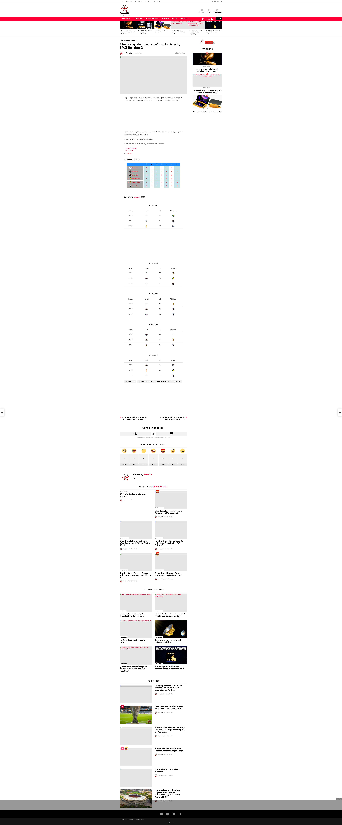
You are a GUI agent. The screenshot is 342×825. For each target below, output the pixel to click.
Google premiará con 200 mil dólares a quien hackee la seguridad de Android (168, 688)
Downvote (171, 434)
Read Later (131, 381)
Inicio (121, 1)
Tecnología (125, 19)
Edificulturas (138, 19)
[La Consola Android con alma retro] (162, 25)
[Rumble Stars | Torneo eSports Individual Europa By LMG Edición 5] (136, 562)
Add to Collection (164, 381)
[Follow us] (206, 19)
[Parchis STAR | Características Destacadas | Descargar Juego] (136, 757)
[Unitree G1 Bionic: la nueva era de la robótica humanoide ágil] (145, 25)
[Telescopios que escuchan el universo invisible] (179, 25)
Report (178, 381)
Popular (202, 12)
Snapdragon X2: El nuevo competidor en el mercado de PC (213, 32)
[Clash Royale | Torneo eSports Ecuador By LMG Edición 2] (2, 412)
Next (221, 29)
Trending (122, 706)
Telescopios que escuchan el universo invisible (178, 32)
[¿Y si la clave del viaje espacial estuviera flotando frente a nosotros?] (196, 25)
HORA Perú (137, 197)
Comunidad (184, 19)
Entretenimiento (152, 19)
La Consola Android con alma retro (207, 112)
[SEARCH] (209, 19)
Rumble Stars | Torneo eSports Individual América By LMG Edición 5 (169, 543)
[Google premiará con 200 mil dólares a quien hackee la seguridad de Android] (136, 694)
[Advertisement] (153, 116)
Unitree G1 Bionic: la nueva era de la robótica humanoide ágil (145, 32)
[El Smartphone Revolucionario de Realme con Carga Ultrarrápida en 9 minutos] (136, 736)
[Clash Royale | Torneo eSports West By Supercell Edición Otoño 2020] (136, 530)
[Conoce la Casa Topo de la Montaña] (136, 778)
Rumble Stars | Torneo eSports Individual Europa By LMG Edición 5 (135, 575)
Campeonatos (160, 487)
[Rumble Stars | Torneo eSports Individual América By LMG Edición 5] (171, 530)
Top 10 (158, 1)
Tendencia (217, 12)
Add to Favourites (146, 381)
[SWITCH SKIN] (203, 19)
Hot (209, 12)
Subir (219, 18)
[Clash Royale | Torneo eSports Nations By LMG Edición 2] (171, 500)
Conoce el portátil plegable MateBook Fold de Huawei (128, 32)
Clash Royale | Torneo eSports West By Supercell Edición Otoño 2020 (135, 543)
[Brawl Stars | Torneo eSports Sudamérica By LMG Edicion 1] (171, 562)
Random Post (151, 1)
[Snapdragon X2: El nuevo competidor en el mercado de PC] (213, 25)
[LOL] (126, 748)
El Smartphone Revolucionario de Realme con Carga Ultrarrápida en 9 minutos (170, 730)
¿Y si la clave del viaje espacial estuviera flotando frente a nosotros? (134, 669)
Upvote (135, 434)
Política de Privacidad (141, 1)
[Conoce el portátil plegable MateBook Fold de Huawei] (128, 25)
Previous (120, 29)
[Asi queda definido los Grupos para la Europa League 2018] (136, 715)
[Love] (157, 491)
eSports (174, 19)
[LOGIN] (212, 19)
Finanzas (165, 19)
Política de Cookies (129, 1)
